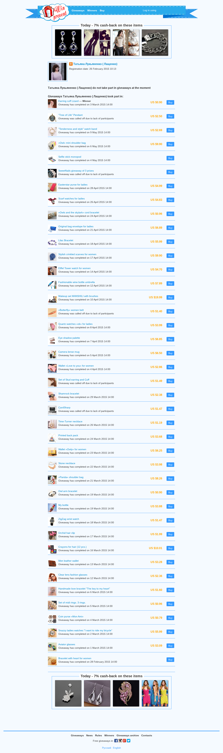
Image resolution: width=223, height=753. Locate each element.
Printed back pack (68, 435)
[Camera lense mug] (53, 355)
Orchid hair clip (66, 532)
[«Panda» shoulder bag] (53, 480)
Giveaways (78, 10)
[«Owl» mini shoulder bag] (53, 146)
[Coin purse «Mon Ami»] (53, 619)
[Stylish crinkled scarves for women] (53, 257)
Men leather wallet (68, 560)
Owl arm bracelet (67, 491)
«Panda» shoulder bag (70, 477)
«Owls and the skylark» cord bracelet (78, 212)
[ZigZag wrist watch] (53, 522)
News (89, 735)
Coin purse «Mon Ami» (70, 616)
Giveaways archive (128, 735)
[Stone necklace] (53, 466)
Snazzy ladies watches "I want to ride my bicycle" (85, 630)
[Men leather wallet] (53, 564)
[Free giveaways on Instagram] (120, 740)
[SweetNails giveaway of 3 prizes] (53, 173)
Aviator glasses (66, 644)
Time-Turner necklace (70, 421)
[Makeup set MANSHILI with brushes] (53, 299)
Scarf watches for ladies (71, 198)
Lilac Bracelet (65, 240)
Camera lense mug (68, 351)
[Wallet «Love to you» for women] (53, 369)
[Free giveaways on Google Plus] (124, 740)
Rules (98, 735)
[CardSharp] (53, 410)
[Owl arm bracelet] (53, 494)
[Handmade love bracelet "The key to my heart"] (53, 591)
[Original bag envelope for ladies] (53, 229)
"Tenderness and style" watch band (77, 128)
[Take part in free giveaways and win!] (53, 12)
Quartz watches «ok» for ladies (75, 324)
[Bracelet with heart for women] (53, 661)
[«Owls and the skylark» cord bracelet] (53, 215)
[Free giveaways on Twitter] (128, 740)
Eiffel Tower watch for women (74, 268)
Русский (106, 747)
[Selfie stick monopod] (53, 160)
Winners (92, 10)
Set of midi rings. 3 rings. (72, 602)
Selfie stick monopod (69, 156)
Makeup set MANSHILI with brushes (78, 296)
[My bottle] (53, 508)
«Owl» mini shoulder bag (72, 142)
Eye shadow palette (69, 337)
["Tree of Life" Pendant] (53, 118)
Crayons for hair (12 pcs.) (72, 546)
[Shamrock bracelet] (53, 396)
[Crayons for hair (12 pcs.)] (53, 550)
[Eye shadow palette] (53, 341)
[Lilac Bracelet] (53, 243)
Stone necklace (66, 463)
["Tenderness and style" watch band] (53, 132)
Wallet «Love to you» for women (76, 365)
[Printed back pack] (53, 438)
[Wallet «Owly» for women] (53, 452)
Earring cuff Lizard (68, 101)
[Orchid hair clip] (53, 536)
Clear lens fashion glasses (72, 574)
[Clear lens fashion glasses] (53, 578)
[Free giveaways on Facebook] (116, 740)
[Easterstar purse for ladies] (53, 187)
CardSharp (64, 407)
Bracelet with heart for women (74, 658)
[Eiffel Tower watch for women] (53, 271)
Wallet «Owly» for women (72, 449)
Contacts (146, 735)
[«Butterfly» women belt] (53, 313)
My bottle (63, 505)
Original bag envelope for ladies (75, 226)
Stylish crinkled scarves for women (77, 254)
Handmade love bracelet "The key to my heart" (84, 588)
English (117, 747)
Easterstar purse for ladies (72, 184)
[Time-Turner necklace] (53, 424)
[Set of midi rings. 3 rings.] (53, 605)
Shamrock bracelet (68, 393)
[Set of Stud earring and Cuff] (53, 382)
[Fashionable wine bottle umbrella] (53, 285)
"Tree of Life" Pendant (70, 115)
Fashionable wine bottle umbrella (76, 282)
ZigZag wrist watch (68, 519)
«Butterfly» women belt (71, 310)
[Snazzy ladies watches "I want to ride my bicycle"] (53, 633)
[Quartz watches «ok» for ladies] (53, 327)
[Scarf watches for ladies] (53, 201)
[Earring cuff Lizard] (53, 104)
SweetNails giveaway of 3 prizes (76, 170)
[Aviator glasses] (53, 647)
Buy (102, 10)
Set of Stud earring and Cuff (73, 379)
